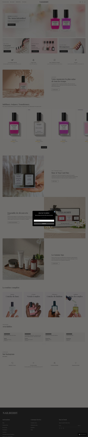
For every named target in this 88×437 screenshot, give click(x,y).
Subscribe (44, 223)
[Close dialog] (54, 211)
